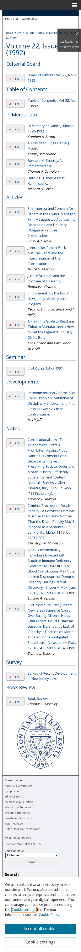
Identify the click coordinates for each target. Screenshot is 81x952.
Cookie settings (24, 909)
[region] (40, 914)
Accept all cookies (40, 928)
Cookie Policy (49, 914)
